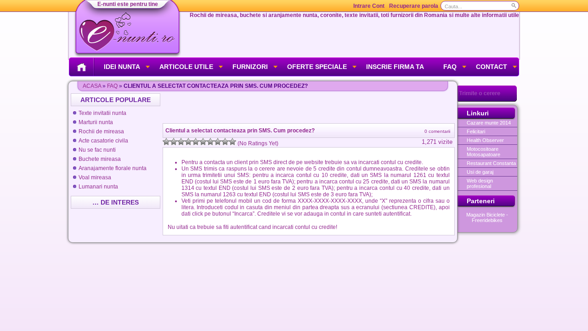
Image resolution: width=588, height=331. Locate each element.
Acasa (92, 86)
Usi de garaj (480, 172)
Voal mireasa (95, 177)
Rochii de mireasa (101, 131)
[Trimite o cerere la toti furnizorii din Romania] (487, 100)
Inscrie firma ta (395, 66)
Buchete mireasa (100, 159)
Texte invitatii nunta (102, 113)
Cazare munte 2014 (489, 123)
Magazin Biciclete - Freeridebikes (487, 217)
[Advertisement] (309, 107)
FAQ (450, 66)
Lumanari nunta (98, 186)
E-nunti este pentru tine (127, 4)
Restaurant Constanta (491, 163)
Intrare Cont (368, 6)
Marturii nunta (96, 122)
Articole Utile (186, 66)
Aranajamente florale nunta (113, 168)
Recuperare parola (413, 6)
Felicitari (476, 131)
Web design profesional (480, 183)
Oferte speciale (317, 66)
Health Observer (485, 140)
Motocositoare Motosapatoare (483, 151)
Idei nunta (122, 66)
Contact (491, 66)
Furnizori (250, 66)
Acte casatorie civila (103, 140)
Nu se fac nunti (97, 150)
